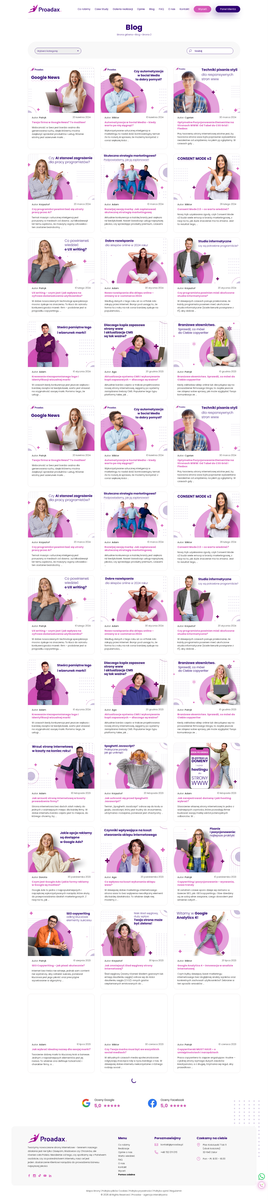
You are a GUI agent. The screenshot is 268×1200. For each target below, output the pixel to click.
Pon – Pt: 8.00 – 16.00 (214, 1158)
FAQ (161, 9)
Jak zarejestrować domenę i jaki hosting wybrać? (204, 800)
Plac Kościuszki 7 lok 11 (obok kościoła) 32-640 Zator (214, 1148)
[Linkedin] (51, 1176)
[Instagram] (35, 1176)
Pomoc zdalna (126, 1174)
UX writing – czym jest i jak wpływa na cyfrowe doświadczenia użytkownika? (57, 294)
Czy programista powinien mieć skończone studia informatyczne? (205, 294)
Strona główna (125, 34)
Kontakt (184, 9)
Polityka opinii (160, 1190)
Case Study (101, 9)
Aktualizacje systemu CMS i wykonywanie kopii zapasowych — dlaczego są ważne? (132, 378)
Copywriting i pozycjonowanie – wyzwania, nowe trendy (205, 883)
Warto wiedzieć (126, 1155)
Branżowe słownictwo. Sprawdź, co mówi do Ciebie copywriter (206, 378)
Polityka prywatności (140, 1190)
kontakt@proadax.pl (172, 1144)
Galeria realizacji (123, 9)
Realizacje (123, 1148)
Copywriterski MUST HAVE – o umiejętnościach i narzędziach (197, 1051)
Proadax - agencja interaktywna (149, 1194)
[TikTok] (40, 1176)
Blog (151, 9)
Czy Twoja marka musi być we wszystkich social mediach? (132, 1051)
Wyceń (202, 9)
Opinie (141, 9)
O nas (171, 9)
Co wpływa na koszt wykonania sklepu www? (130, 883)
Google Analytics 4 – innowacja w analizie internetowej (205, 967)
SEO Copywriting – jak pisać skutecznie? (58, 965)
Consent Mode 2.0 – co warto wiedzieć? (203, 209)
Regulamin (176, 1190)
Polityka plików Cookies (114, 1190)
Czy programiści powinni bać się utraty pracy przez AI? (58, 211)
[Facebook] (30, 1176)
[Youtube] (46, 1176)
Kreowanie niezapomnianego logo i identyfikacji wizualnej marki (55, 378)
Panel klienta (228, 9)
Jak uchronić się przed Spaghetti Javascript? (126, 800)
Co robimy (84, 9)
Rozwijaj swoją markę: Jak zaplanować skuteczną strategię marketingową (130, 211)
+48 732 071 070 (169, 1152)
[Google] (101, 1107)
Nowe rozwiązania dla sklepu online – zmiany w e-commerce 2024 (129, 294)
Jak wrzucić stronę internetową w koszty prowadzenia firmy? (58, 800)
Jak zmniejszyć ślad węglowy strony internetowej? (128, 967)
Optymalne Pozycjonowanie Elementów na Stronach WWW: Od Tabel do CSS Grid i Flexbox (205, 125)
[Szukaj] (190, 51)
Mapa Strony (93, 1190)
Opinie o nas (125, 1152)
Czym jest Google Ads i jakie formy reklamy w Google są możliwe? (60, 883)
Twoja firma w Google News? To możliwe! (59, 122)
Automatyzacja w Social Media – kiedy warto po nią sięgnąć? (130, 124)
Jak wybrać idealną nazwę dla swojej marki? (61, 1049)
